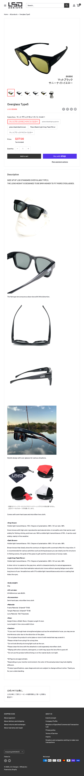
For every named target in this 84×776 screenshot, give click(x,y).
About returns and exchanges (14, 724)
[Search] (66, 5)
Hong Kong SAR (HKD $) (12, 752)
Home (6, 14)
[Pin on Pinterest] (67, 109)
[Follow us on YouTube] (9, 760)
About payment (9, 718)
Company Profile (51, 721)
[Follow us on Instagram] (5, 760)
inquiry (48, 737)
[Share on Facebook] (63, 109)
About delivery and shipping (14, 721)
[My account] (74, 5)
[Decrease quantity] (17, 148)
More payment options (60, 162)
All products (14, 14)
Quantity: (10, 149)
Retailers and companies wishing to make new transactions (62, 741)
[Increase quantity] (28, 148)
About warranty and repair (13, 728)
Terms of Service (52, 733)
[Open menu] (5, 5)
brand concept (51, 718)
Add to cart (24, 156)
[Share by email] (75, 109)
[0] (78, 5)
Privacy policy (50, 730)
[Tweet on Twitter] (71, 109)
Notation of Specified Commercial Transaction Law (62, 725)
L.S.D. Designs (12, 109)
